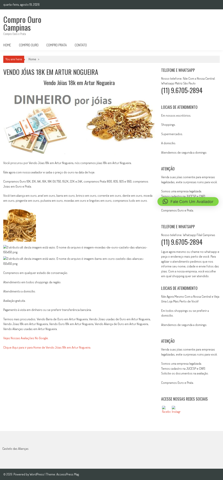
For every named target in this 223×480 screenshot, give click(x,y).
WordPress (37, 474)
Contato (81, 45)
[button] (188, 201)
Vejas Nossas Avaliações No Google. (26, 338)
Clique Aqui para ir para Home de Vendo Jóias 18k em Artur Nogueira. (47, 347)
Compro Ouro (29, 45)
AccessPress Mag (67, 474)
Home (7, 45)
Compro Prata (56, 45)
